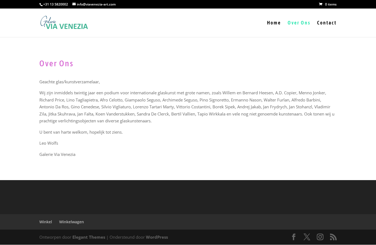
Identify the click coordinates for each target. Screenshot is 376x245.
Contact (327, 23)
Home (274, 23)
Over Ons (299, 23)
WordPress (157, 237)
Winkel (45, 221)
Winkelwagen (71, 221)
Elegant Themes (88, 237)
